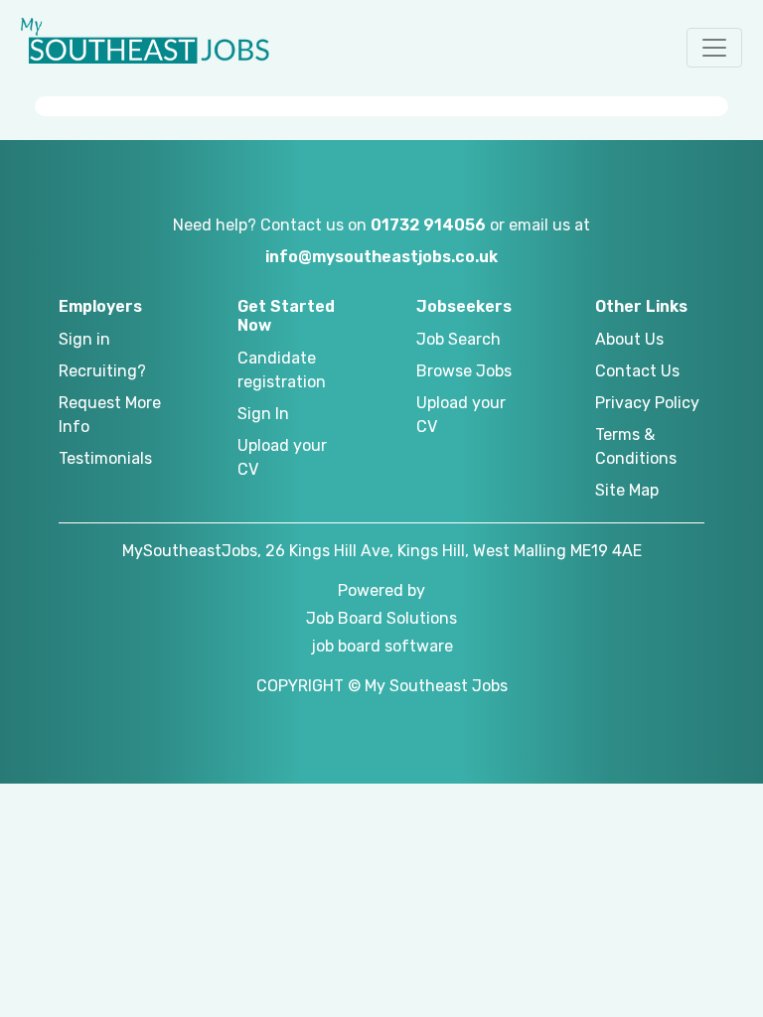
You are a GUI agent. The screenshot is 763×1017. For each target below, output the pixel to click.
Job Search (458, 339)
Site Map (627, 490)
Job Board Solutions (381, 618)
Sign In (263, 413)
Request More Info (110, 414)
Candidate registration (281, 370)
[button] (714, 48)
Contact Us (637, 371)
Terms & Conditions (636, 446)
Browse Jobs (464, 371)
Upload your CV (282, 457)
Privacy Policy (647, 402)
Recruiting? (102, 371)
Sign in (84, 339)
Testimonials (105, 458)
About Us (629, 339)
